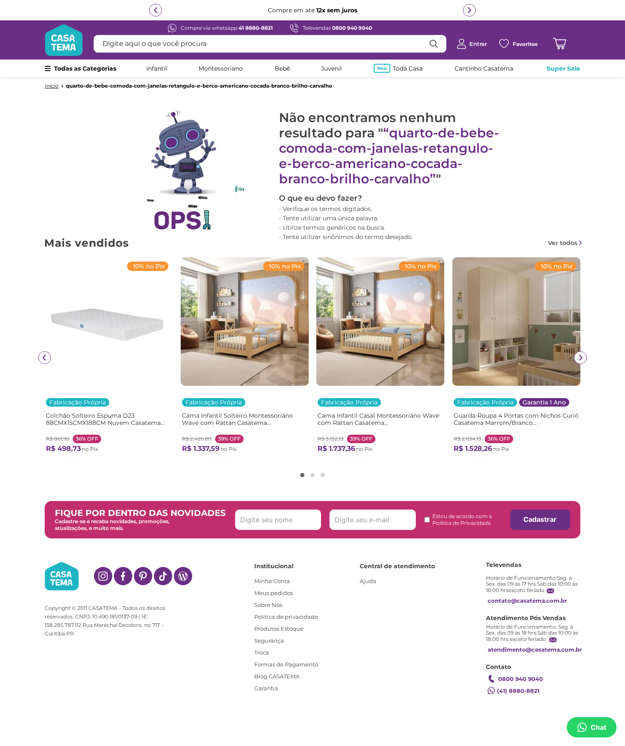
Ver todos (562, 243)
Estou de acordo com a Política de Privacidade (462, 517)
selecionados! (421, 10)
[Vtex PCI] (491, 712)
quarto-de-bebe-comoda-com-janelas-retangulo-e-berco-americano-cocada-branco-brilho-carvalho (199, 86)
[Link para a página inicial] (52, 86)
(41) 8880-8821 (518, 688)
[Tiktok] (163, 573)
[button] (302, 475)
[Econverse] (535, 712)
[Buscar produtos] (433, 44)
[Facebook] (123, 573)
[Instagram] (103, 573)
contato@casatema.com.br (527, 598)
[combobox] (270, 44)
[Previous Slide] (44, 357)
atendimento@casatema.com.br (535, 646)
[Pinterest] (143, 573)
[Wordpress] (183, 573)
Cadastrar (540, 517)
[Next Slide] (580, 357)
